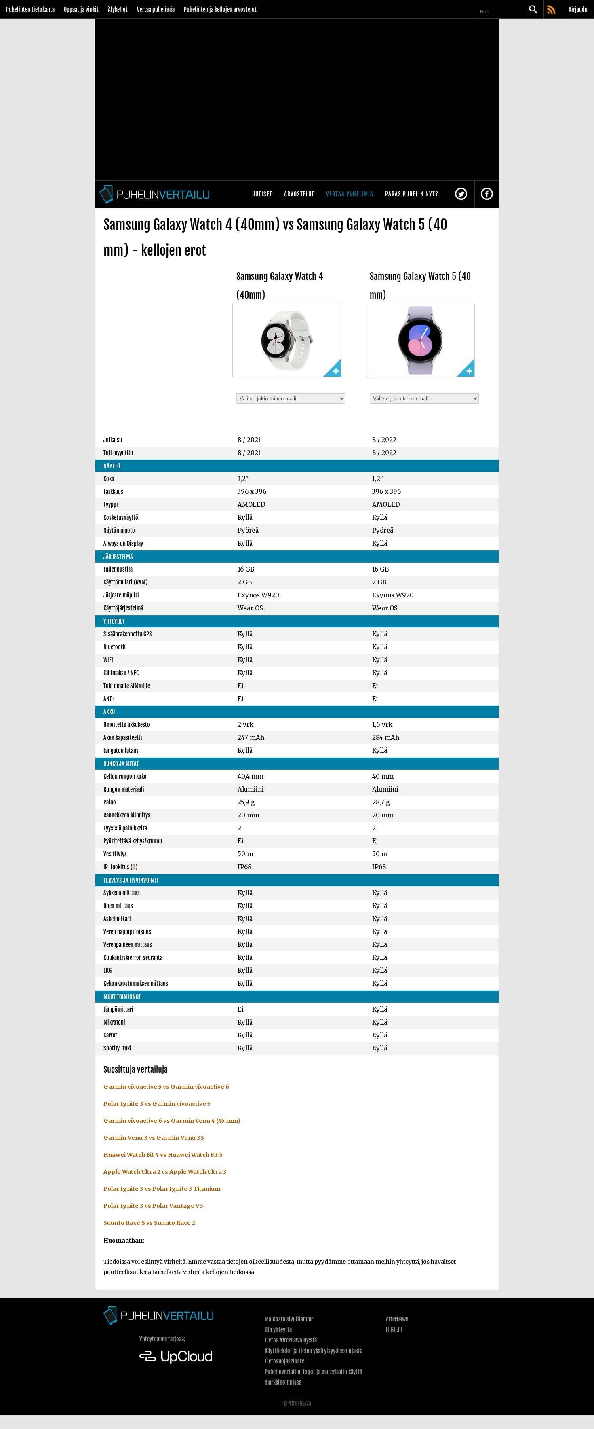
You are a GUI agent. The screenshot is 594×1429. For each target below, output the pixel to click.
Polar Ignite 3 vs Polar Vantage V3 (153, 1205)
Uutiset (262, 194)
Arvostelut (299, 194)
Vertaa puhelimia (156, 9)
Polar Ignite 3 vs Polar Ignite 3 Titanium (162, 1188)
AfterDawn (397, 1319)
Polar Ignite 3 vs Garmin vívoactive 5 (157, 1103)
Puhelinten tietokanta (30, 9)
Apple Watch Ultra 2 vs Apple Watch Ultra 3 (165, 1171)
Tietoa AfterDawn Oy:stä (291, 1340)
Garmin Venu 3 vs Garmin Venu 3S (153, 1137)
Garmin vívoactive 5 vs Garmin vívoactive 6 (166, 1086)
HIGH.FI (394, 1329)
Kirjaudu (578, 9)
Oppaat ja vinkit (81, 9)
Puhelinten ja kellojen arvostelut (220, 9)
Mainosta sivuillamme (289, 1319)
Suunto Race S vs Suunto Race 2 (149, 1222)
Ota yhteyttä (278, 1329)
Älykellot (118, 9)
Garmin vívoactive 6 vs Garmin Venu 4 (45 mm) (171, 1120)
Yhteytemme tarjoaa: (162, 1339)
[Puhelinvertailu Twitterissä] (461, 194)
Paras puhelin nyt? (411, 194)
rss (552, 10)
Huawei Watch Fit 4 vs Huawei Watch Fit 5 (163, 1154)
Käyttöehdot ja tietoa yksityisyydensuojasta (313, 1350)
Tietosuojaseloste (284, 1361)
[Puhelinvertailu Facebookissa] (487, 194)
